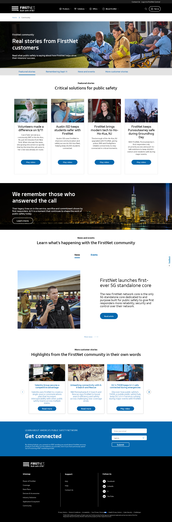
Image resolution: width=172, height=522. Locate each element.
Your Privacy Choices (97, 512)
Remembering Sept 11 (56, 71)
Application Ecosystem (31, 501)
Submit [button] (120, 444)
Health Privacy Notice (115, 512)
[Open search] (146, 9)
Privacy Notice (62, 512)
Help (66, 486)
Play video (30, 162)
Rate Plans (27, 489)
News (77, 254)
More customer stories (116, 71)
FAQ (66, 481)
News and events (86, 71)
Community (27, 505)
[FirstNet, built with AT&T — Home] (23, 8)
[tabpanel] (86, 300)
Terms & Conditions (74, 512)
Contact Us (136, 2)
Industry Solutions (29, 497)
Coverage (26, 485)
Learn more (23, 220)
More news (88, 337)
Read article (109, 316)
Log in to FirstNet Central (150, 2)
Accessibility (86, 512)
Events (94, 254)
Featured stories (27, 71)
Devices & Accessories (31, 493)
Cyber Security (127, 512)
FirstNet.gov (137, 512)
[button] (149, 392)
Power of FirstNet (29, 481)
